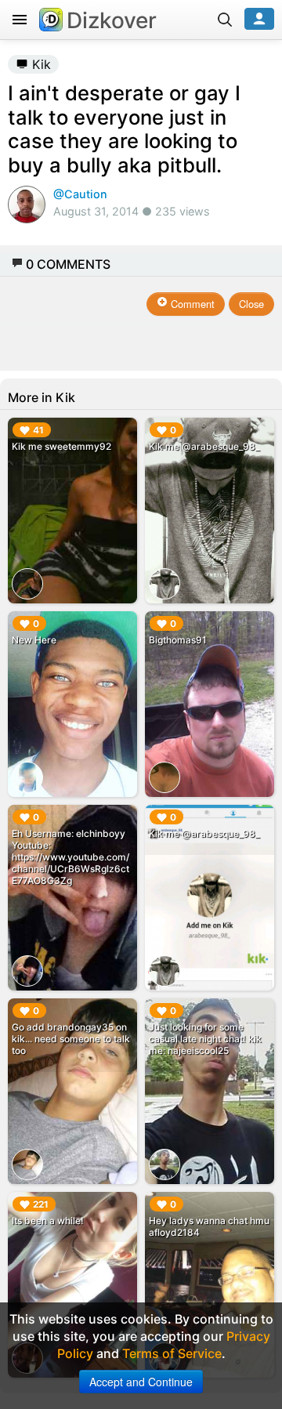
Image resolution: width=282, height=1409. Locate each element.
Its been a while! (48, 1220)
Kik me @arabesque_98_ (204, 446)
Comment (191, 303)
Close (251, 303)
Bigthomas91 (178, 640)
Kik (39, 64)
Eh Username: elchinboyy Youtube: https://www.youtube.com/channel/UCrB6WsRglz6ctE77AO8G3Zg (70, 857)
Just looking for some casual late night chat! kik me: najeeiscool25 (205, 1038)
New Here (34, 640)
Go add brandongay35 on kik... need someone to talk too (71, 1038)
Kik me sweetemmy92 (61, 446)
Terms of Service (172, 1353)
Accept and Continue (141, 1381)
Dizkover (112, 20)
